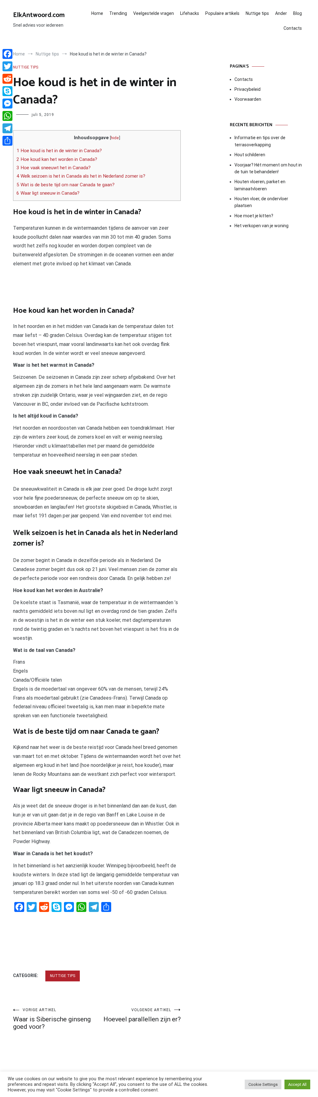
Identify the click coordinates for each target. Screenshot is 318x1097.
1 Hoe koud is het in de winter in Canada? (59, 150)
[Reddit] (7, 79)
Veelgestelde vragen (153, 13)
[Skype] (7, 91)
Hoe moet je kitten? (254, 215)
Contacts (293, 28)
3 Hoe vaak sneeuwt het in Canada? (53, 167)
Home (97, 13)
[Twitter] (7, 66)
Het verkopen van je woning (261, 225)
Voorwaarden (247, 99)
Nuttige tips (257, 13)
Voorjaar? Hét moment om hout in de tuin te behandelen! (268, 168)
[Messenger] (7, 103)
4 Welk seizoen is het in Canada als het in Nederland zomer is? (80, 176)
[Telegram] (7, 128)
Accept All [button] (297, 1084)
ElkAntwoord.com (39, 15)
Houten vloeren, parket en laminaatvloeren (259, 185)
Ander (281, 13)
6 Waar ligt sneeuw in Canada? (48, 193)
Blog (297, 13)
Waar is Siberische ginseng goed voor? (52, 1019)
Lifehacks (189, 13)
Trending (118, 13)
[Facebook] (7, 54)
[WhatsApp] (7, 116)
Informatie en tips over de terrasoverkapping (259, 141)
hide (115, 137)
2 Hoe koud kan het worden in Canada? (56, 159)
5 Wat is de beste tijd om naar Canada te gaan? (65, 185)
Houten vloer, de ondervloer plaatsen (261, 202)
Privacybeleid (247, 89)
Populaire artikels (222, 13)
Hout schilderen (249, 154)
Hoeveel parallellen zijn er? (142, 1015)
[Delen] (7, 141)
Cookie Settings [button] (263, 1084)
